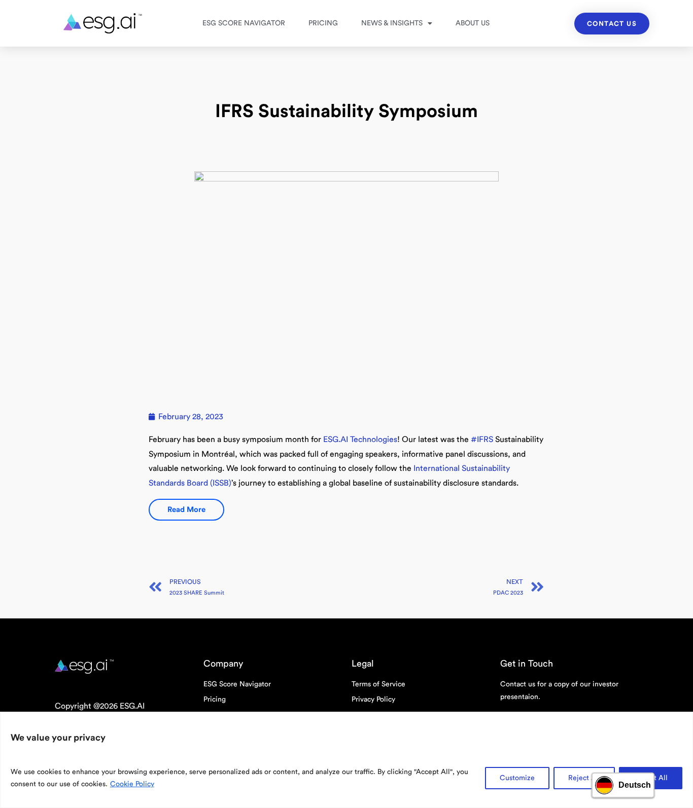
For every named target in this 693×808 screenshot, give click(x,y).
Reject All (584, 778)
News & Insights (392, 23)
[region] (346, 760)
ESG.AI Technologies (360, 439)
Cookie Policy (132, 784)
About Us (473, 23)
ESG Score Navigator (243, 23)
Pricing (323, 23)
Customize (517, 778)
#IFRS (482, 439)
